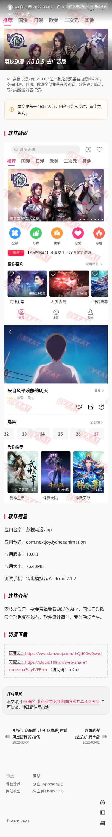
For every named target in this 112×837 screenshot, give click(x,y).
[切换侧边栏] (102, 823)
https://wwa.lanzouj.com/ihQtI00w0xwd (63, 653)
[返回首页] (102, 802)
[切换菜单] (102, 812)
